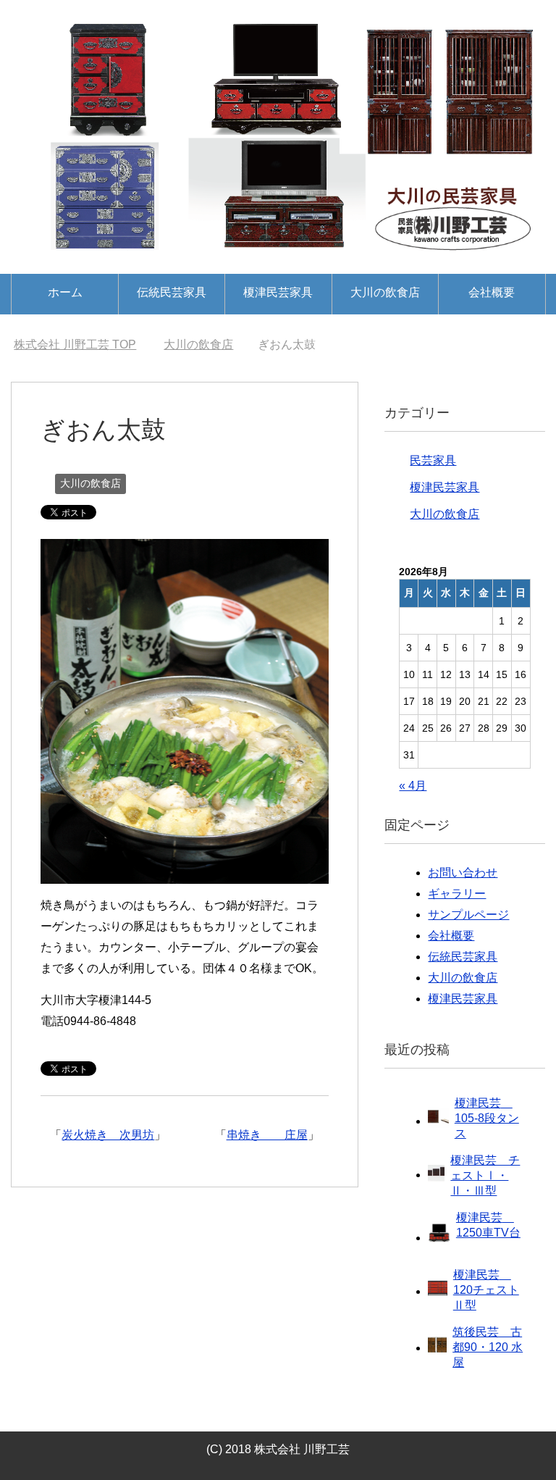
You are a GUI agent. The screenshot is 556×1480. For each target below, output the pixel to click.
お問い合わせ (462, 872)
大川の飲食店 (385, 292)
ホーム (65, 292)
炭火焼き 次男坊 (108, 1135)
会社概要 (491, 292)
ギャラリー (457, 893)
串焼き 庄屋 (267, 1135)
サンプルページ (468, 914)
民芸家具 (433, 460)
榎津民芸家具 (278, 292)
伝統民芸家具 (171, 292)
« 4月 (412, 785)
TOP (75, 344)
